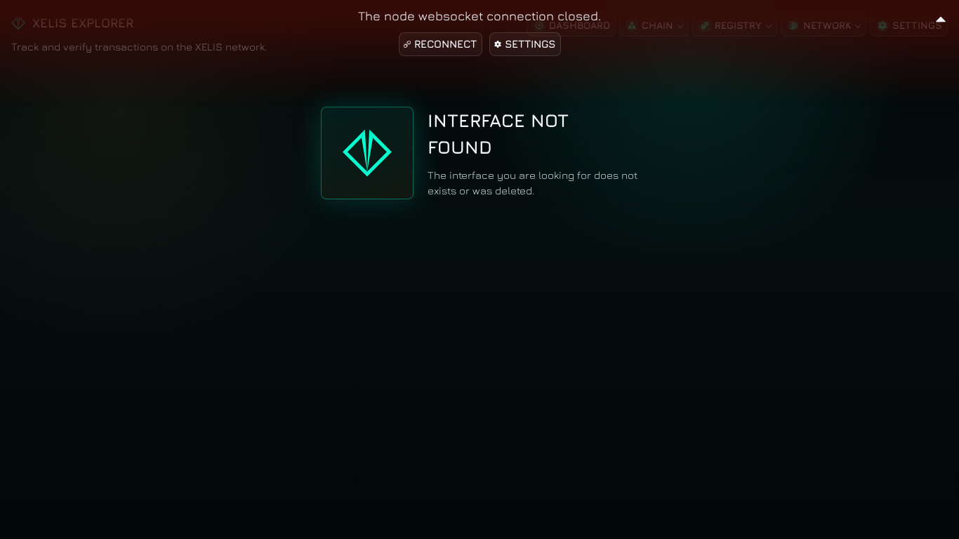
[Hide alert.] (941, 17)
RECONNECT (445, 44)
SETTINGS (530, 44)
